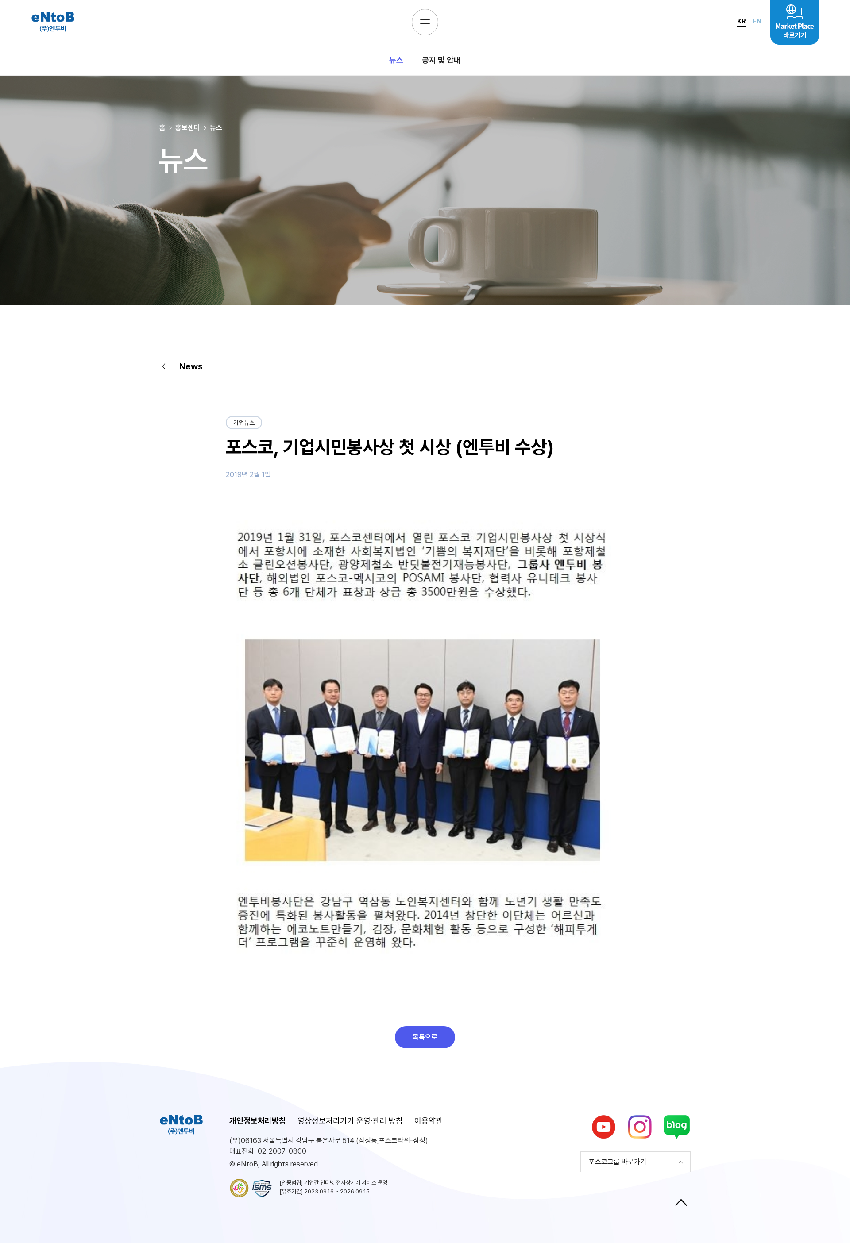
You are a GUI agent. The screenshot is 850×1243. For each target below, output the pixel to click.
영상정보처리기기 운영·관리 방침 (350, 1120)
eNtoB (52, 22)
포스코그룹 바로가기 (617, 1162)
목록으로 (425, 1037)
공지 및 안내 (441, 60)
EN (757, 21)
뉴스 (396, 60)
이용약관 (428, 1120)
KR (741, 21)
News (191, 366)
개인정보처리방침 (257, 1120)
